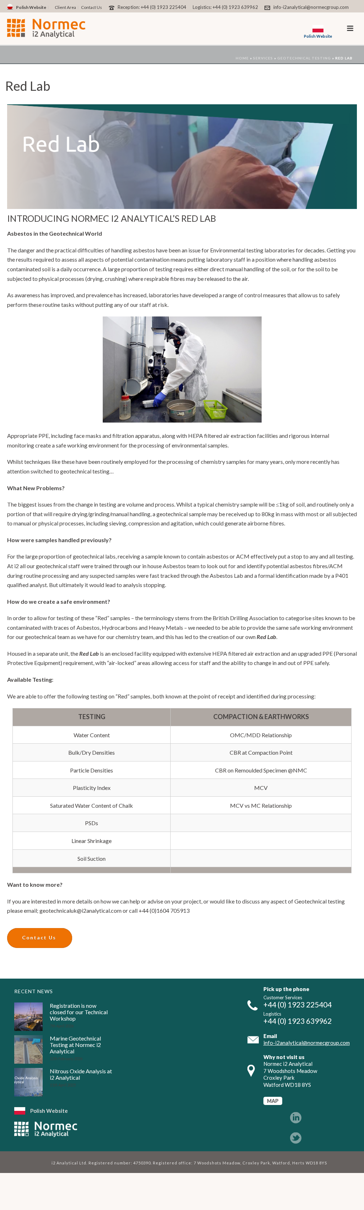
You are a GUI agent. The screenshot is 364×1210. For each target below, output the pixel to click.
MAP (273, 1101)
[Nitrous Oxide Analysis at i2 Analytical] (28, 1082)
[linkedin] (295, 1118)
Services (263, 58)
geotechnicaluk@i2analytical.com (80, 910)
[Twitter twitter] (295, 1138)
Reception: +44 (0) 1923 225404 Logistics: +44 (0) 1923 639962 (188, 7)
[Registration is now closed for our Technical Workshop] (28, 1016)
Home (242, 58)
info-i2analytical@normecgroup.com (311, 7)
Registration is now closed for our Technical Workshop (79, 1012)
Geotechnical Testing (304, 58)
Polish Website (49, 1110)
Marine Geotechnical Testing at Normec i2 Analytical (75, 1044)
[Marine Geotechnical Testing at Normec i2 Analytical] (28, 1049)
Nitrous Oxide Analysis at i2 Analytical (81, 1074)
